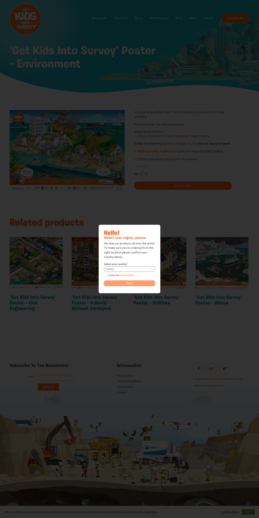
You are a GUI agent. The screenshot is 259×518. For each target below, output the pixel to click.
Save (129, 283)
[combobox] (129, 269)
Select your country (116, 264)
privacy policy (127, 275)
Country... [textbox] (110, 269)
